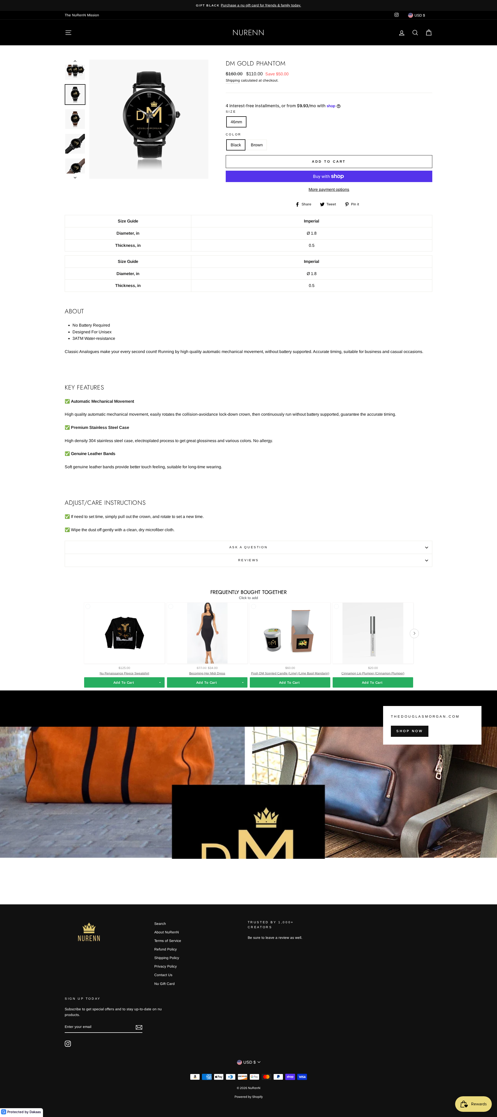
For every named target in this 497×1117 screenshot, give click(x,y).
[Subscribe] (139, 1027)
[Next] (75, 176)
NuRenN (248, 32)
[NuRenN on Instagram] (68, 1044)
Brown (257, 145)
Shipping (233, 80)
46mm (236, 122)
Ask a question (248, 547)
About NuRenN (166, 932)
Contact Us (163, 975)
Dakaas (35, 1112)
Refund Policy (165, 949)
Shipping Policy (166, 958)
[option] (248, 5)
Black (236, 145)
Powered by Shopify (249, 1097)
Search (160, 924)
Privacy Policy (165, 966)
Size (231, 111)
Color (234, 134)
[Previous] (75, 62)
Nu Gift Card (164, 984)
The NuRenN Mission (82, 15)
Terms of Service (167, 941)
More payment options (329, 189)
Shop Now (409, 731)
